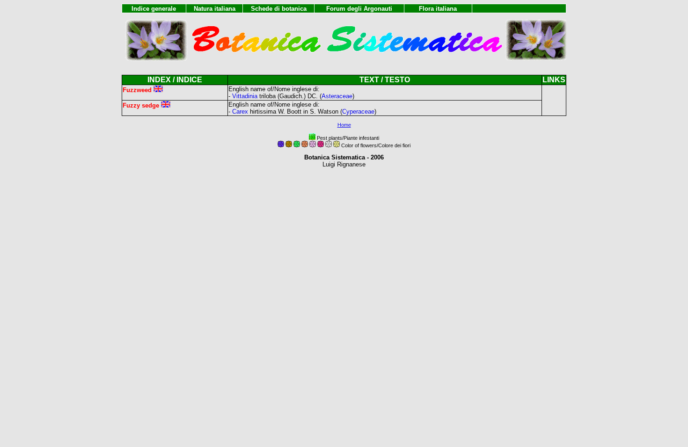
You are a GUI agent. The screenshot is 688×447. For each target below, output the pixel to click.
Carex (240, 111)
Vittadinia (244, 96)
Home (344, 125)
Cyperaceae (358, 111)
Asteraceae (337, 96)
